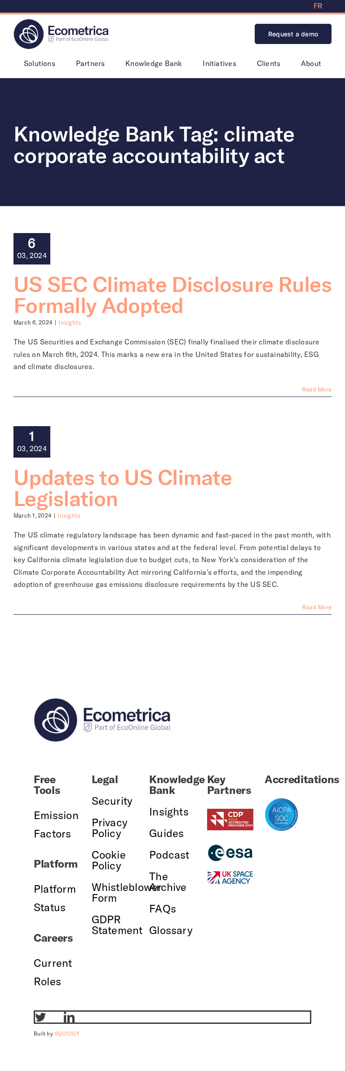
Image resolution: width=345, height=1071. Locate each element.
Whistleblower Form (127, 892)
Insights (69, 322)
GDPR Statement (117, 924)
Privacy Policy (110, 827)
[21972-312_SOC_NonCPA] (281, 801)
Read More (317, 389)
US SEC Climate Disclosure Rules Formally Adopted (172, 294)
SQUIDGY (67, 1033)
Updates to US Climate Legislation (122, 487)
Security (112, 800)
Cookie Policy (109, 860)
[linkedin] (69, 1017)
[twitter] (40, 1017)
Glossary (171, 930)
